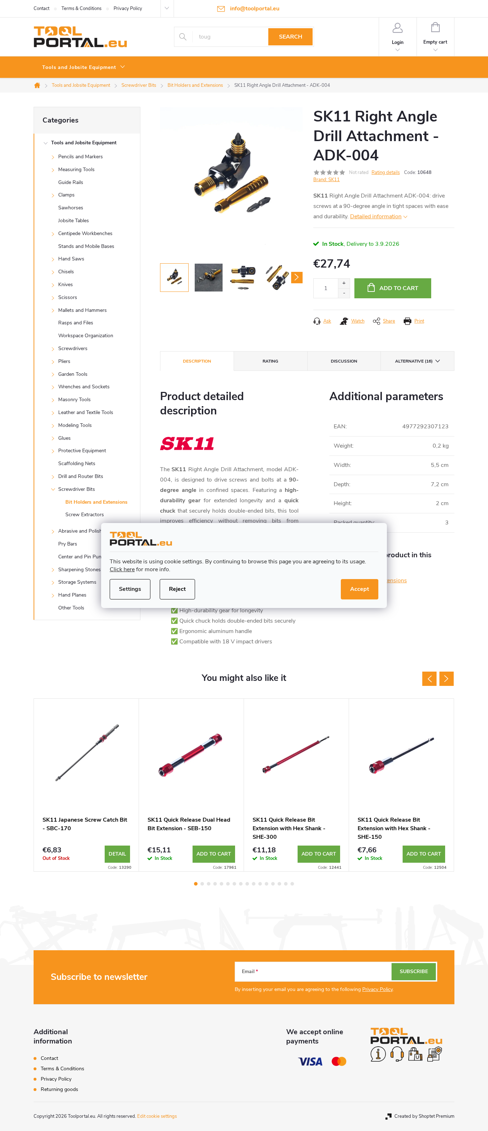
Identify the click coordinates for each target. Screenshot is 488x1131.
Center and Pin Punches (85, 556)
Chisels (66, 271)
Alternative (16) (414, 361)
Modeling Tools (75, 425)
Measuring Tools (76, 169)
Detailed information (376, 216)
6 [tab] (228, 884)
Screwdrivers (73, 348)
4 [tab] (215, 884)
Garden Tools (73, 374)
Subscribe (414, 971)
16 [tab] (292, 884)
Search (290, 37)
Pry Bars (67, 543)
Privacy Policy (128, 8)
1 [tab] (196, 884)
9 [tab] (247, 884)
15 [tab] (286, 884)
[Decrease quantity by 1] (344, 293)
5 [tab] (221, 884)
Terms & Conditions (81, 8)
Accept (359, 589)
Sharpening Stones (79, 569)
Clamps (66, 194)
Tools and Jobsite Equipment (83, 142)
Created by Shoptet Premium (424, 1116)
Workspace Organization (85, 335)
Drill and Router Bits (80, 476)
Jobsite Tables (73, 220)
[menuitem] (84, 67)
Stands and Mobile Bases (86, 246)
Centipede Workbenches (85, 233)
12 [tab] (266, 884)
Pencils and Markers (80, 156)
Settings (130, 589)
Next (446, 679)
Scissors (67, 297)
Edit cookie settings (157, 1116)
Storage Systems (77, 582)
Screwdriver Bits (76, 489)
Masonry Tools (74, 399)
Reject (177, 589)
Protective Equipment (82, 450)
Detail (117, 854)
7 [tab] (234, 884)
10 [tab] (253, 884)
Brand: (326, 179)
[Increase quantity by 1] (344, 283)
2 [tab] (202, 884)
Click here (122, 569)
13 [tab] (273, 884)
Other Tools (71, 607)
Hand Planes (72, 595)
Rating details (386, 172)
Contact (41, 8)
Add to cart (398, 288)
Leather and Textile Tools (85, 412)
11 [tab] (260, 884)
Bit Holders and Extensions (96, 502)
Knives (65, 284)
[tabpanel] (86, 785)
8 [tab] (241, 884)
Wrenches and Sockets (84, 386)
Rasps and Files (75, 322)
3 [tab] (208, 884)
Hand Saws (71, 258)
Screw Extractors (84, 514)
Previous (429, 679)
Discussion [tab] (344, 361)
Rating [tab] (270, 361)
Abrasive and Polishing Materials (94, 531)
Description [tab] (197, 361)
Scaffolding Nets (76, 463)
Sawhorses (70, 207)
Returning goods (59, 1089)
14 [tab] (279, 884)
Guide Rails (70, 182)
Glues (64, 438)
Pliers (64, 361)
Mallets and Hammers (82, 310)
